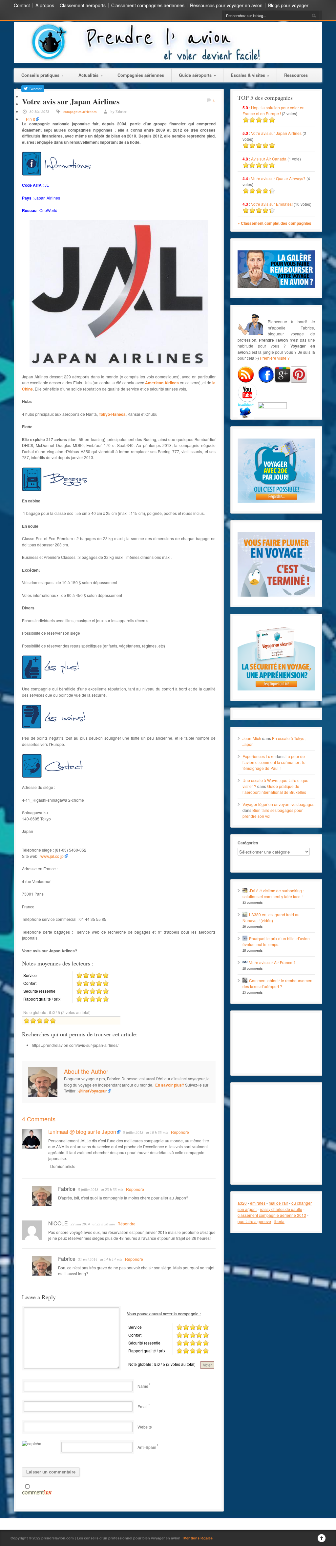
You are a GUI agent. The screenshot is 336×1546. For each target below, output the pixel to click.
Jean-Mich (251, 738)
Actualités (90, 75)
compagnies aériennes (79, 112)
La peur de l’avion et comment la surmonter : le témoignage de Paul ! (273, 762)
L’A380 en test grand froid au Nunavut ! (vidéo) (271, 917)
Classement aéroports (83, 5)
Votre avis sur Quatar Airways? (278, 178)
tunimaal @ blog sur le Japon (82, 1131)
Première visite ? (275, 358)
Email (142, 1406)
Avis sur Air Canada (268, 158)
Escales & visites (250, 75)
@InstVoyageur (92, 1091)
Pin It (30, 119)
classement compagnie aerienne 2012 (272, 1215)
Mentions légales (198, 1537)
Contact (22, 5)
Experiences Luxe (258, 756)
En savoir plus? (169, 1085)
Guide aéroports (197, 75)
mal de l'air (278, 1203)
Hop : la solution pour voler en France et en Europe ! (273, 110)
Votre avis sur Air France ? (272, 962)
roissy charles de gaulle (281, 1209)
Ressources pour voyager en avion (226, 5)
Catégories (248, 843)
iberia (279, 1221)
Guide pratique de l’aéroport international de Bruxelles (274, 789)
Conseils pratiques (42, 75)
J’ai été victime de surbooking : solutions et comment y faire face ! (273, 893)
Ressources (296, 75)
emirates (257, 1203)
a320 (242, 1203)
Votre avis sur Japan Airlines (276, 133)
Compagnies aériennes (140, 75)
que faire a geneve (254, 1221)
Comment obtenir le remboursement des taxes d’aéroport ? (277, 983)
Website (144, 1427)
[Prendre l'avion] (168, 61)
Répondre (180, 1132)
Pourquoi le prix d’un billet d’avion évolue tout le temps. (276, 941)
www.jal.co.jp (52, 856)
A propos (44, 5)
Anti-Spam (146, 1447)
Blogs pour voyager (288, 5)
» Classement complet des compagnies (274, 223)
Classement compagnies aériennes (147, 5)
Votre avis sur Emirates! (272, 204)
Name (142, 1386)
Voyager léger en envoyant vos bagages (278, 804)
